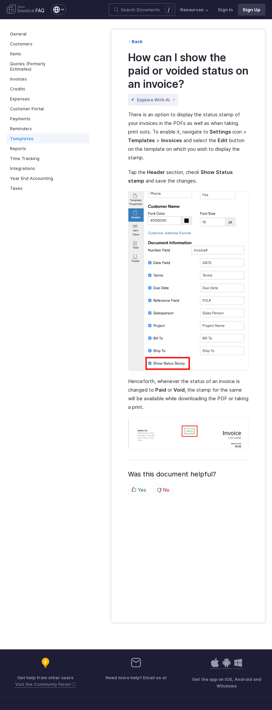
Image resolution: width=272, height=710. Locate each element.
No (166, 490)
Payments (20, 118)
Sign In (225, 9)
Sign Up (251, 9)
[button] (55, 9)
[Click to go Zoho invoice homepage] (20, 9)
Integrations (22, 168)
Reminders (21, 128)
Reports (18, 148)
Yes (141, 490)
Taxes (16, 188)
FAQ (39, 10)
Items (15, 53)
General (18, 33)
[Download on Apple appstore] (227, 666)
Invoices (18, 79)
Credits (17, 88)
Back (137, 41)
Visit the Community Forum (43, 684)
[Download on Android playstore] (215, 666)
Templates (22, 138)
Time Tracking (24, 158)
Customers (21, 43)
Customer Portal (27, 108)
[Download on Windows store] (238, 666)
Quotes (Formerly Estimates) (27, 66)
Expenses (20, 98)
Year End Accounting (31, 178)
